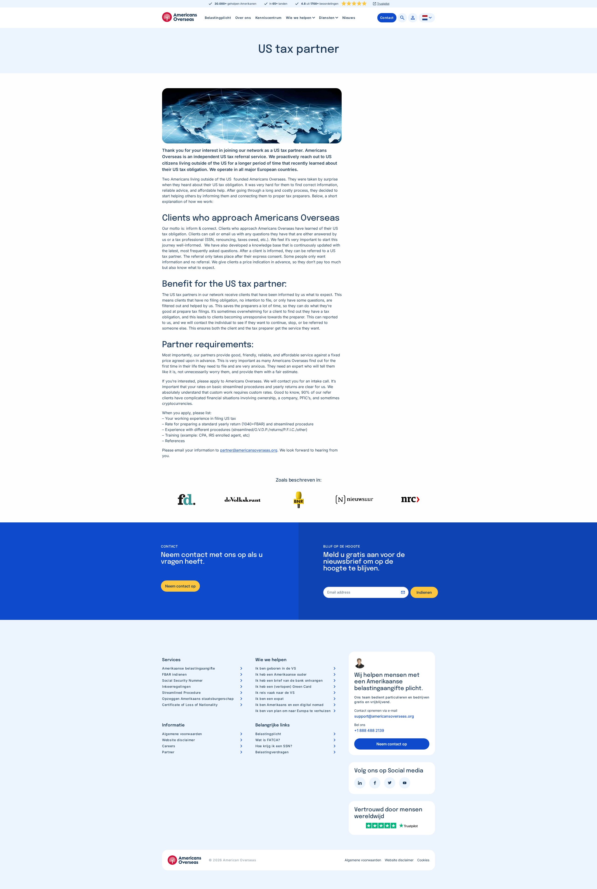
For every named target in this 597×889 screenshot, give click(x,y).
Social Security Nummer (182, 680)
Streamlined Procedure (181, 693)
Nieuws (348, 18)
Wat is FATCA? (267, 740)
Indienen (424, 592)
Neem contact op (180, 586)
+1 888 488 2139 (369, 730)
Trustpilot (383, 3)
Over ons (243, 18)
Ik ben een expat (269, 699)
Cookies (423, 860)
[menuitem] (218, 17)
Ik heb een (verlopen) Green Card (283, 686)
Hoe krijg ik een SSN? (273, 746)
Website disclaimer (178, 740)
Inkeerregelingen (176, 686)
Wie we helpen (298, 18)
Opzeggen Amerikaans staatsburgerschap (198, 699)
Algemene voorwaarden (182, 734)
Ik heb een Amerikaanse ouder (281, 674)
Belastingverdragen (272, 752)
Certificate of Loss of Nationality (190, 705)
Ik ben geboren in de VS (275, 668)
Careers (168, 746)
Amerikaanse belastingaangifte (188, 668)
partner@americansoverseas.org (248, 450)
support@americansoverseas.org (384, 716)
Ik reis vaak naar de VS (275, 693)
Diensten (326, 18)
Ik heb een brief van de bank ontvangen (289, 680)
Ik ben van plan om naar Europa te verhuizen (293, 711)
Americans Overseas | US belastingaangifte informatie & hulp (179, 17)
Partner (168, 752)
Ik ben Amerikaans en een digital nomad (289, 705)
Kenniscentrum (268, 18)
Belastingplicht (218, 18)
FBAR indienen (174, 674)
